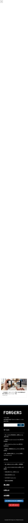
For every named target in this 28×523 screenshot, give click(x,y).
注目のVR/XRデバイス (10, 474)
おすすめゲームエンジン (10, 477)
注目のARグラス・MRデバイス (12, 471)
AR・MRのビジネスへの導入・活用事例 (14, 464)
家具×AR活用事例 (9, 480)
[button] (14, 501)
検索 (21, 425)
